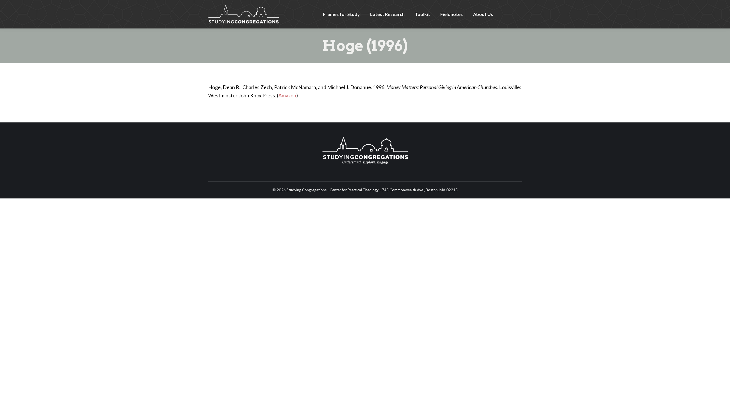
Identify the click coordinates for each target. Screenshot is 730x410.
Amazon (287, 95)
